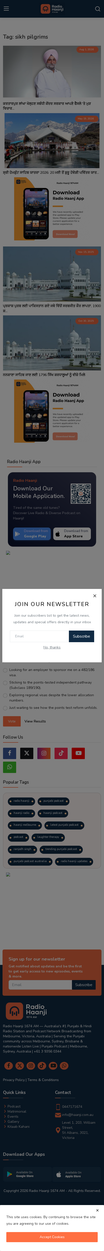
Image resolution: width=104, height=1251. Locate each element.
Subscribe (81, 636)
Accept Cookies (52, 1237)
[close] (97, 1210)
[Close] (94, 596)
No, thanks (52, 647)
